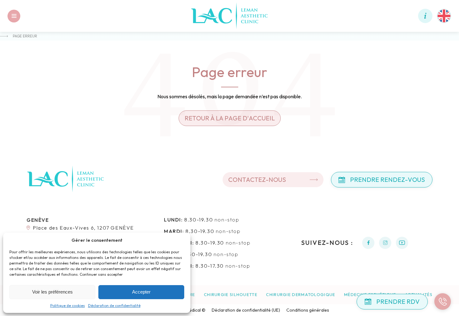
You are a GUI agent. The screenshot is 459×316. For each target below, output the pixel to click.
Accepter (141, 291)
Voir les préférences (52, 291)
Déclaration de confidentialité (114, 305)
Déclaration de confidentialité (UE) (246, 310)
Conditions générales (307, 310)
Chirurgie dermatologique (300, 295)
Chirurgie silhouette (230, 295)
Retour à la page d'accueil (230, 118)
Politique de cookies (67, 305)
